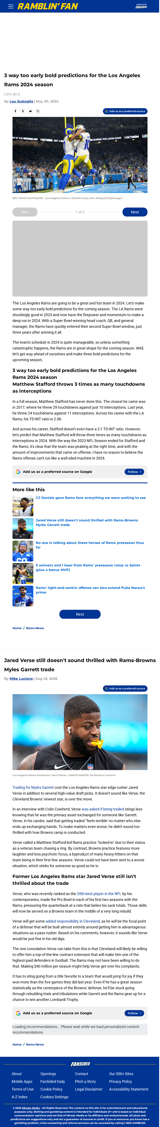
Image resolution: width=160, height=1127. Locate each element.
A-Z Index (20, 1097)
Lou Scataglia (21, 101)
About (17, 1074)
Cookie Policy (51, 1089)
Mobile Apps (22, 1081)
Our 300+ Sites (121, 1074)
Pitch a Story (85, 1081)
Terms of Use (23, 1089)
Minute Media (31, 1107)
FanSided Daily (52, 1081)
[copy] (38, 111)
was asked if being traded (103, 809)
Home (17, 628)
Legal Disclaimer (88, 1089)
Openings (48, 1074)
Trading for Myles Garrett (33, 787)
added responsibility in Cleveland (73, 921)
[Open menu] (10, 6)
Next (135, 212)
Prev (25, 212)
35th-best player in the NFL (99, 894)
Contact (81, 1074)
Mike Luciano (21, 679)
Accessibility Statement (128, 1089)
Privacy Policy (120, 1081)
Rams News (35, 628)
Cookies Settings (54, 1097)
